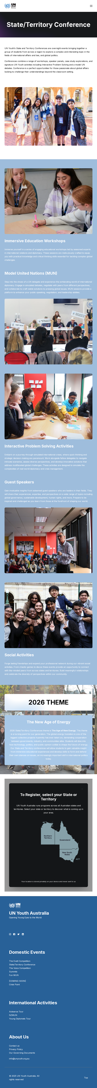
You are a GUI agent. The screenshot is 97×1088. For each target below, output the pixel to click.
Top (86, 1077)
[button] (91, 6)
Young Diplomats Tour (20, 1018)
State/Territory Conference (22, 964)
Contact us (14, 1046)
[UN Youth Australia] (10, 5)
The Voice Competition (20, 968)
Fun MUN (14, 975)
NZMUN (13, 1015)
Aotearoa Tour (16, 1011)
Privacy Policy (16, 1049)
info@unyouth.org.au (19, 1058)
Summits (13, 971)
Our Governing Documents (22, 1053)
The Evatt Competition (19, 961)
